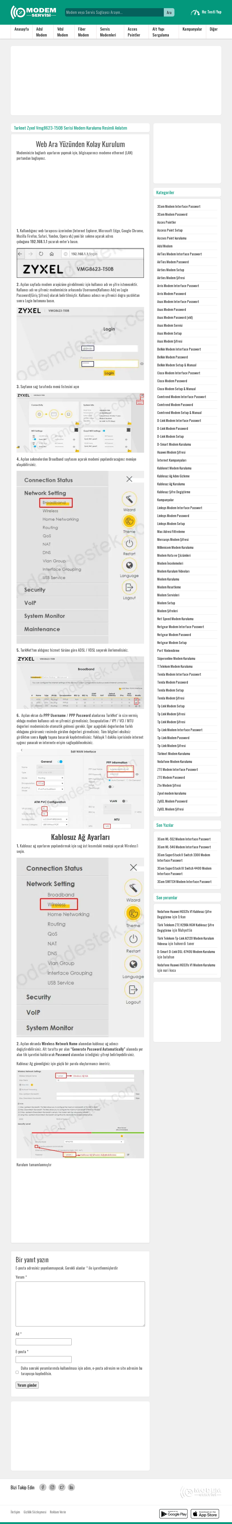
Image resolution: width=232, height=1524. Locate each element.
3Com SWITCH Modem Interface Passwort (184, 881)
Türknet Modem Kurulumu (173, 753)
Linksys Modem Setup (171, 523)
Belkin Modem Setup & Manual (176, 365)
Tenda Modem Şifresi (170, 698)
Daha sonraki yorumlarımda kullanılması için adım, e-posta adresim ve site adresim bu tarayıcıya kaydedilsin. (81, 1370)
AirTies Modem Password (173, 261)
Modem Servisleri (168, 595)
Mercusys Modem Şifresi (172, 539)
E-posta (22, 1351)
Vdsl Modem (62, 32)
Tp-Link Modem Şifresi (171, 745)
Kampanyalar (192, 29)
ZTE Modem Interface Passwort (177, 769)
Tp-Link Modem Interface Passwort (180, 729)
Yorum (21, 1277)
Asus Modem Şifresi (169, 341)
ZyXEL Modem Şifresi (170, 809)
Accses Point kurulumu (171, 238)
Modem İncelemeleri (170, 563)
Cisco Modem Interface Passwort (178, 372)
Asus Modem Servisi (169, 325)
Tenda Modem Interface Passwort (179, 674)
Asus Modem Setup (169, 333)
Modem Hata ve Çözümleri (174, 555)
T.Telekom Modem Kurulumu (175, 666)
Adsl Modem (41, 32)
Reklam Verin (58, 1511)
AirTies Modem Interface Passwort (179, 254)
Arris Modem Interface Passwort (178, 285)
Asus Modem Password (171, 309)
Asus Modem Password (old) (175, 317)
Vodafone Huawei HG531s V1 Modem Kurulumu (186, 965)
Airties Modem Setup (170, 269)
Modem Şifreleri (167, 610)
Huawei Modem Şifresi (171, 452)
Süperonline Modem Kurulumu (176, 658)
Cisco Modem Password (172, 380)
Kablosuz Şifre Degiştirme (173, 491)
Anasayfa (21, 29)
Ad (19, 1334)
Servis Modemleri (108, 32)
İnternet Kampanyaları (171, 460)
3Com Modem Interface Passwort (179, 206)
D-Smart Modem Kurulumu (174, 444)
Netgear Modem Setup (172, 642)
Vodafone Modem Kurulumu (174, 761)
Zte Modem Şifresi (169, 785)
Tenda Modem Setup (170, 690)
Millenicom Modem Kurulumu (175, 547)
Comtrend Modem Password (175, 404)
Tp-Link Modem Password (173, 737)
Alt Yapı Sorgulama (160, 32)
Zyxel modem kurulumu (171, 793)
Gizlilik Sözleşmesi (35, 1511)
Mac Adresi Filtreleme (171, 531)
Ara (169, 12)
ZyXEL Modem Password (172, 801)
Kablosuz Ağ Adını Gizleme (173, 476)
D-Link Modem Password (172, 428)
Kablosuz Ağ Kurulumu (171, 483)
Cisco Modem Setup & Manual (176, 388)
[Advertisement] (116, 80)
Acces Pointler (134, 32)
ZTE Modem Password (171, 777)
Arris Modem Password (171, 293)
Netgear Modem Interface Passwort (180, 626)
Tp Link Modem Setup (171, 706)
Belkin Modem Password (172, 357)
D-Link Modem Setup (170, 436)
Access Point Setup (170, 230)
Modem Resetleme (169, 587)
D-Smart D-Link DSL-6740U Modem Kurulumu (186, 951)
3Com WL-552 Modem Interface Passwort (184, 839)
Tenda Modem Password (172, 682)
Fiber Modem (83, 32)
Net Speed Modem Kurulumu (175, 618)
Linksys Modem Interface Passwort (179, 507)
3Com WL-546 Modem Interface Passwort (184, 846)
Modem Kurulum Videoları (173, 571)
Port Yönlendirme (168, 650)
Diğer (214, 29)
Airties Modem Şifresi (171, 277)
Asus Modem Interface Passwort (178, 301)
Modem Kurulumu (168, 579)
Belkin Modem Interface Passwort (179, 349)
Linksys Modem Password (173, 515)
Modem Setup (166, 602)
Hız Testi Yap (211, 12)
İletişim (15, 1511)
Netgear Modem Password (174, 634)
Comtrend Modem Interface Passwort (181, 396)
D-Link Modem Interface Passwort (179, 420)
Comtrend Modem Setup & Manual (179, 412)
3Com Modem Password (172, 214)
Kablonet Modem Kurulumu (174, 468)
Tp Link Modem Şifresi (171, 713)
